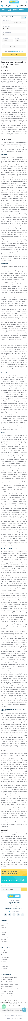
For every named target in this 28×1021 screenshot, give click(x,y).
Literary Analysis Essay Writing (9, 977)
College (3, 964)
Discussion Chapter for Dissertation (10, 988)
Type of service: (6, 26)
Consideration (4, 966)
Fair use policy (18, 1018)
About (2, 930)
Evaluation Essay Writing (7, 993)
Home (3, 9)
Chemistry (3, 961)
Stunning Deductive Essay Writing (9, 984)
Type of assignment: (7, 32)
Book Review (4, 959)
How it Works (4, 923)
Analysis (15, 9)
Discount (3, 927)
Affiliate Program (5, 937)
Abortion (3, 950)
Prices (2, 925)
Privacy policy (19, 1015)
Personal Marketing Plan (7, 991)
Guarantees (4, 932)
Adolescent (4, 952)
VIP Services (4, 939)
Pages (3, 44)
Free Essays (9, 9)
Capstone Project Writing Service (9, 981)
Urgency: (17, 38)
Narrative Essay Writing (7, 986)
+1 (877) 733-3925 (8, 6)
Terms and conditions (10, 1015)
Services (3, 934)
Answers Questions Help (7, 979)
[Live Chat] (24, 1009)
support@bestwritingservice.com (14, 908)
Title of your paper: (6, 20)
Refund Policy (10, 1018)
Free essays (4, 941)
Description (4, 968)
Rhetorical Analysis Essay (7, 995)
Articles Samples (5, 957)
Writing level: (5, 38)
